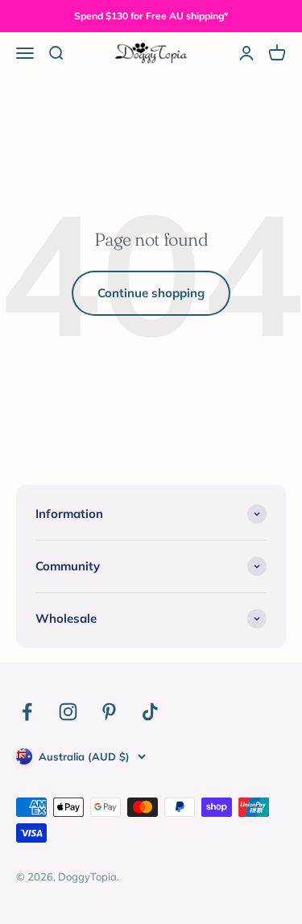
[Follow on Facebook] (27, 712)
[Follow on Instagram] (68, 712)
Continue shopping (151, 292)
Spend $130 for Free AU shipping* (151, 16)
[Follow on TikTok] (150, 712)
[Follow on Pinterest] (109, 712)
